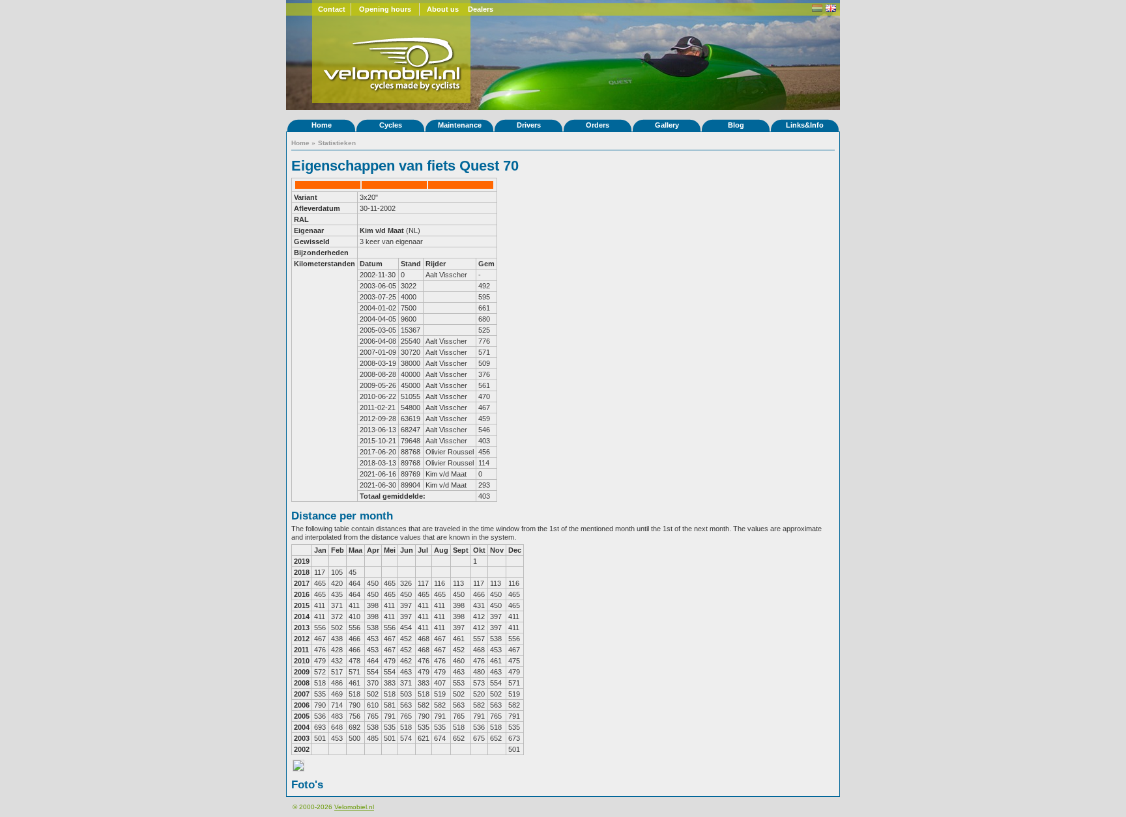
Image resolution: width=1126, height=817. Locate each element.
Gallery (667, 125)
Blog (736, 125)
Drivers (529, 125)
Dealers (480, 9)
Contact (331, 9)
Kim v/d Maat (382, 230)
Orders (597, 125)
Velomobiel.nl (354, 806)
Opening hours (385, 9)
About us (443, 9)
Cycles (390, 125)
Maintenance (460, 125)
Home (321, 125)
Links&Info (805, 125)
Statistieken (337, 142)
